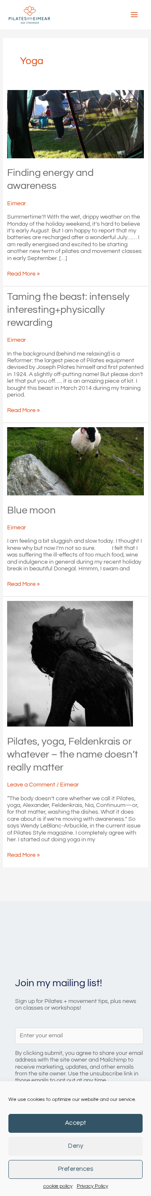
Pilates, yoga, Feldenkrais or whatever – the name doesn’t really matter (72, 755)
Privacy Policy (92, 1186)
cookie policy (58, 1186)
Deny (75, 1146)
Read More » (23, 274)
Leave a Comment (31, 785)
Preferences (76, 1169)
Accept (75, 1123)
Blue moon (31, 510)
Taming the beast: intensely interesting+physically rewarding (68, 310)
